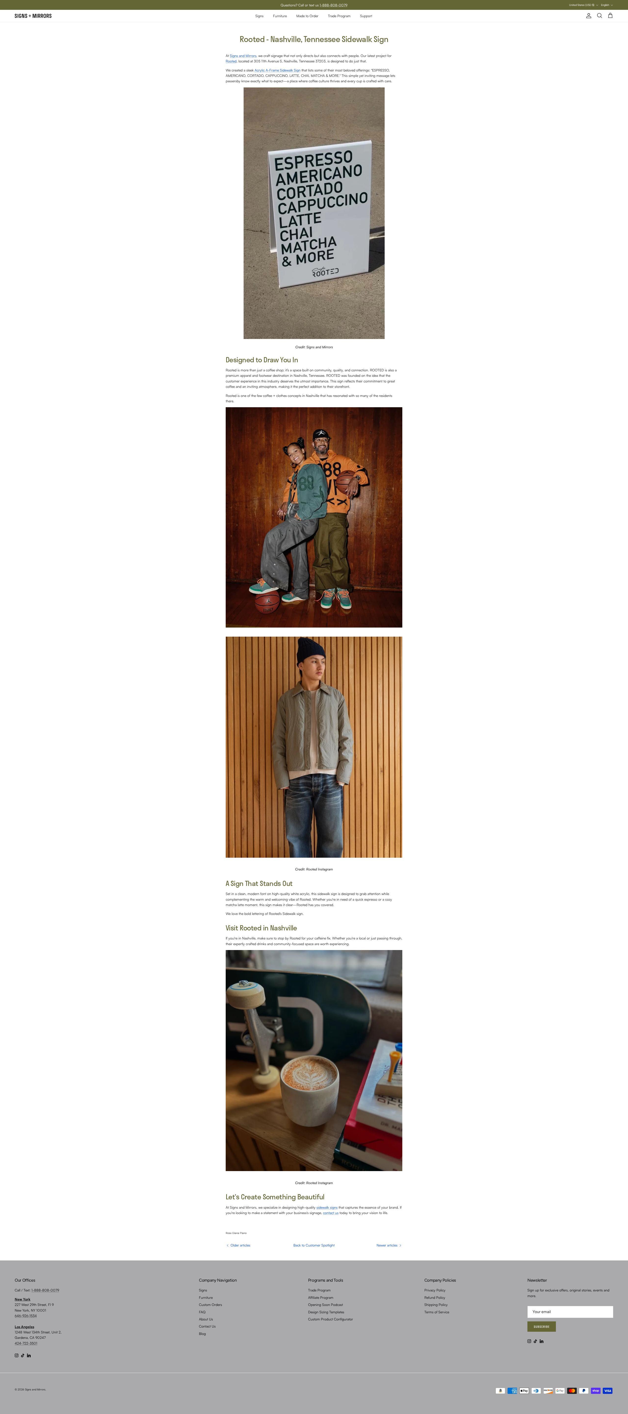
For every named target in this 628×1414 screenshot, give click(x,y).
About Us (206, 1319)
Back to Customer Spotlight (314, 1245)
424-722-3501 (26, 1343)
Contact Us (207, 1326)
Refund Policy (434, 1297)
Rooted (231, 61)
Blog (202, 1333)
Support (366, 16)
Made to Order (307, 16)
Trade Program (339, 16)
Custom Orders (210, 1304)
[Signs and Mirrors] (33, 16)
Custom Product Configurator (330, 1319)
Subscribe (542, 1326)
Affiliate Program (320, 1297)
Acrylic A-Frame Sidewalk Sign (278, 70)
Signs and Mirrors (243, 56)
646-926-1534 (26, 1316)
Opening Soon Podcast (325, 1304)
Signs (259, 16)
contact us (331, 1213)
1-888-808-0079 (45, 1290)
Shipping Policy (436, 1304)
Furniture (280, 16)
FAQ (202, 1312)
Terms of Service (436, 1312)
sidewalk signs (327, 1207)
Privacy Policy (434, 1290)
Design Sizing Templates (326, 1312)
